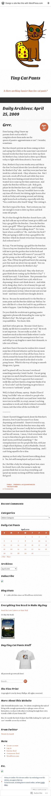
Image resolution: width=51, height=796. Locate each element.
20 (11, 549)
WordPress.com (13, 756)
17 (39, 545)
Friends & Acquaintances (24, 484)
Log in (9, 748)
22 (25, 549)
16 (32, 545)
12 (4, 545)
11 (46, 541)
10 (39, 541)
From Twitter (9, 729)
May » (9, 556)
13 (11, 545)
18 (46, 545)
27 (11, 553)
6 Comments (8, 488)
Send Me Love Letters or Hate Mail (14, 610)
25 (46, 549)
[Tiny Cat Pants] (25, 39)
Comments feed (13, 753)
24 (39, 549)
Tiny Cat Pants (25, 78)
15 (25, 545)
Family (9, 484)
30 (32, 553)
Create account (12, 745)
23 (32, 549)
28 (18, 553)
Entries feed (11, 750)
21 (18, 549)
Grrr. (7, 125)
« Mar (3, 556)
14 (18, 545)
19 (4, 549)
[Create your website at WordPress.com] (25, 3)
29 (25, 553)
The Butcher (12, 486)
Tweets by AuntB (7, 734)
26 (4, 553)
